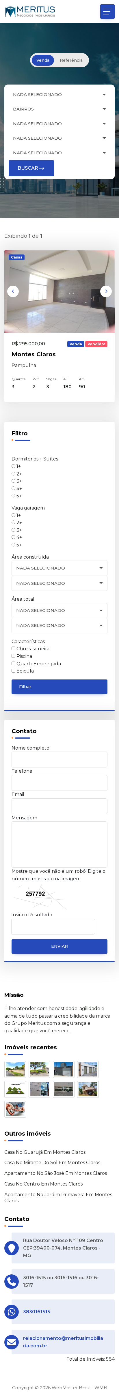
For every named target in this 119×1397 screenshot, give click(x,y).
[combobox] (59, 94)
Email (18, 794)
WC (36, 379)
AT (65, 379)
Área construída (30, 557)
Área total (23, 599)
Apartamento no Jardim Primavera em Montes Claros (58, 1197)
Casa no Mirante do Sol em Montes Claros (52, 1162)
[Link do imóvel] (16, 1070)
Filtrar (25, 686)
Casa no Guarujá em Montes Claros (44, 1152)
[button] (13, 291)
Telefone (22, 771)
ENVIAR (59, 946)
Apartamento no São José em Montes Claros (55, 1173)
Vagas (51, 379)
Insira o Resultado (31, 914)
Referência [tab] (71, 60)
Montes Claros (34, 354)
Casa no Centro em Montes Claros (43, 1184)
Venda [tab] (42, 60)
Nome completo (30, 748)
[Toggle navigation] (107, 11)
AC (81, 379)
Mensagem (24, 818)
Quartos (18, 379)
